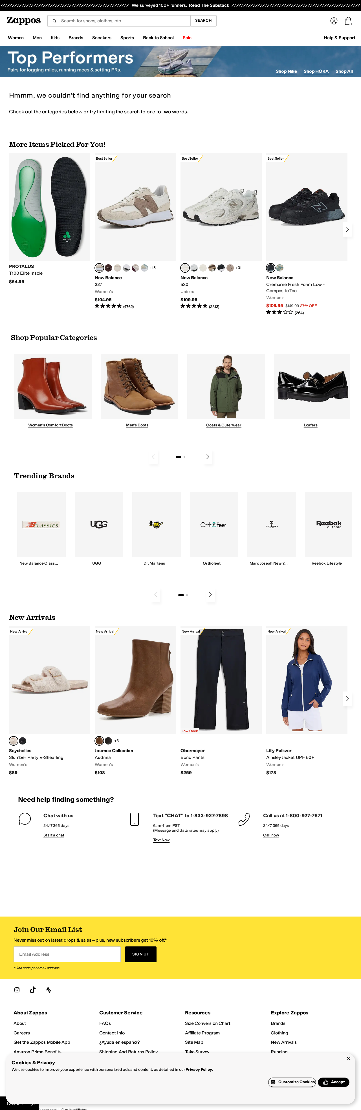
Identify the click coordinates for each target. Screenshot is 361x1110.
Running (279, 1051)
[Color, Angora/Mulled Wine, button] (135, 267)
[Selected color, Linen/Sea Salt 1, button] (99, 267)
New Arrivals (284, 1042)
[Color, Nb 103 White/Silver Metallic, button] (194, 267)
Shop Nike (286, 71)
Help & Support (339, 37)
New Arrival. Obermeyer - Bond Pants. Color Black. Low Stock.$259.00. (221, 701)
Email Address (34, 954)
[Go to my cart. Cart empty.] (348, 21)
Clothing (279, 1033)
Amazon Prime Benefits (37, 1051)
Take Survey (197, 1051)
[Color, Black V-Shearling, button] (22, 740)
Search (203, 20)
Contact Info (112, 1033)
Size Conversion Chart (207, 1023)
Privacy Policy (199, 1069)
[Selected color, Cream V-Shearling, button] (13, 740)
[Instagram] (17, 990)
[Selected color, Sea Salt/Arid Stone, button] (185, 267)
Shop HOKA (316, 71)
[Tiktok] (33, 990)
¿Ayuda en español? (119, 1042)
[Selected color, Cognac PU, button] (99, 740)
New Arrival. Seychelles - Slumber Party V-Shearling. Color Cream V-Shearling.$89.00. (49, 701)
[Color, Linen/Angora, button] (117, 267)
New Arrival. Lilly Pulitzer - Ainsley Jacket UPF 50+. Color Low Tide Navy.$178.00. (306, 701)
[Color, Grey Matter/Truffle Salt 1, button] (203, 267)
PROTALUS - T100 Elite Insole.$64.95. (49, 219)
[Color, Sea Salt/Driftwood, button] (230, 267)
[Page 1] (178, 457)
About (20, 1023)
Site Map (194, 1042)
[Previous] (153, 456)
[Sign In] (334, 21)
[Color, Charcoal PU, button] (108, 740)
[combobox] (118, 21)
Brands (278, 1023)
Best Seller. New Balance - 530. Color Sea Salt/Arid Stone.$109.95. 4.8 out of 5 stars (221, 231)
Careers (22, 1033)
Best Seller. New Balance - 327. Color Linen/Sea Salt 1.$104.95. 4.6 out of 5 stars (135, 231)
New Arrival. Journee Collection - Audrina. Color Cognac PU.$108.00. (135, 701)
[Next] (347, 229)
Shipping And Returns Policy (128, 1051)
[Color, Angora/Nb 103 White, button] (144, 267)
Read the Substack (209, 5)
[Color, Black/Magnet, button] (221, 267)
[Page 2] (184, 457)
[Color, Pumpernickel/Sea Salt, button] (108, 267)
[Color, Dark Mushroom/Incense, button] (212, 267)
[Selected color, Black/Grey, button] (270, 267)
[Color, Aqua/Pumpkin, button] (279, 267)
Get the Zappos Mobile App (42, 1042)
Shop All (344, 71)
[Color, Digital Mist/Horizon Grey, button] (126, 267)
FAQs (105, 1023)
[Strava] (48, 990)
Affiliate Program (202, 1033)
